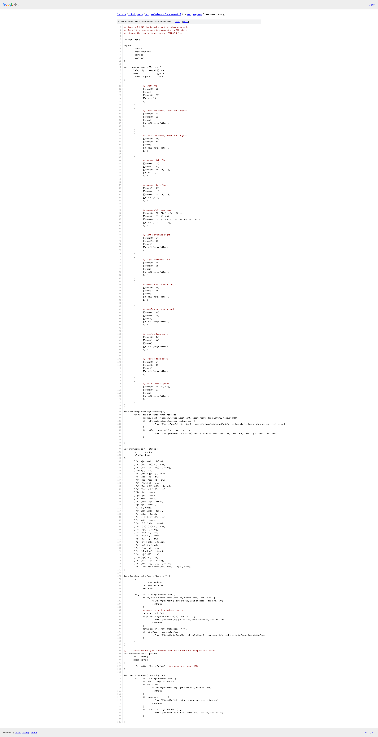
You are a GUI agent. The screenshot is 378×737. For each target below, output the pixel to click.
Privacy (25, 732)
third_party (135, 14)
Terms (34, 732)
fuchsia (121, 14)
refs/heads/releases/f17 (166, 14)
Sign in (372, 4)
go (147, 14)
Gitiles (18, 732)
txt (365, 732)
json (372, 732)
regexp (197, 14)
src (189, 14)
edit (185, 21)
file (177, 21)
